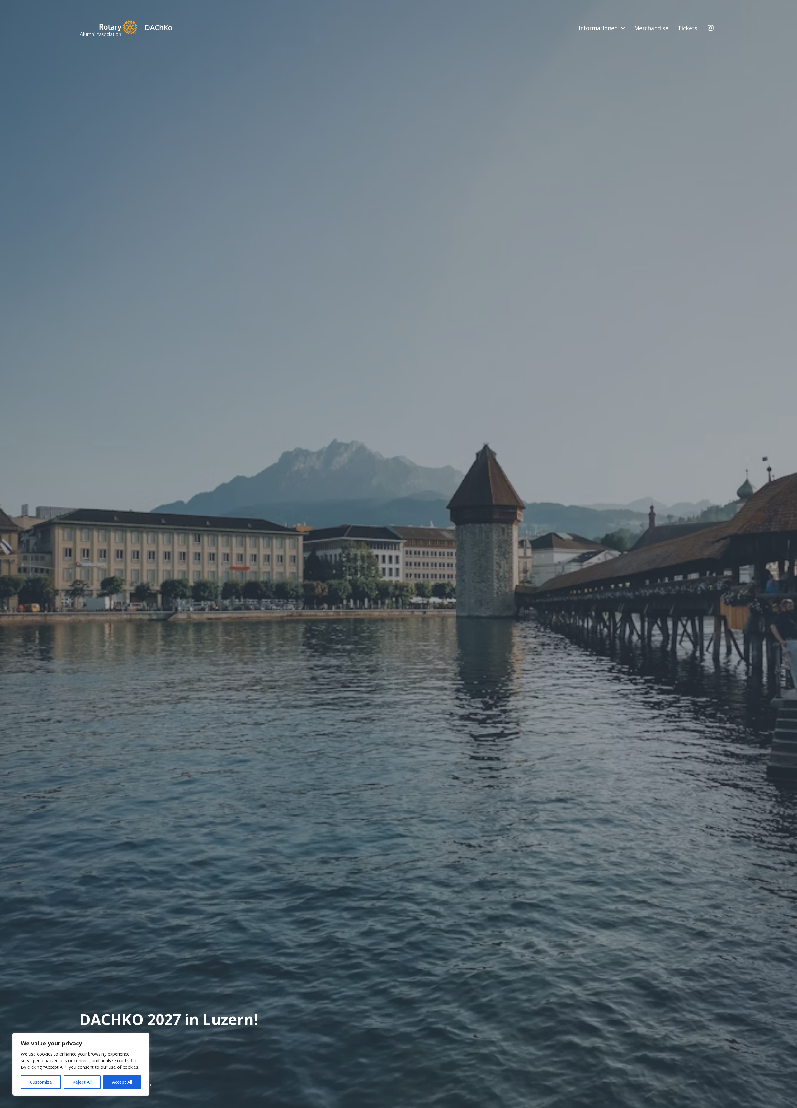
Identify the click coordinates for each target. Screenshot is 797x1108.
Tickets (687, 28)
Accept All (122, 1082)
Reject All (82, 1082)
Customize (41, 1082)
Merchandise (651, 28)
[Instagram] (710, 28)
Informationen (598, 28)
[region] (80, 1064)
